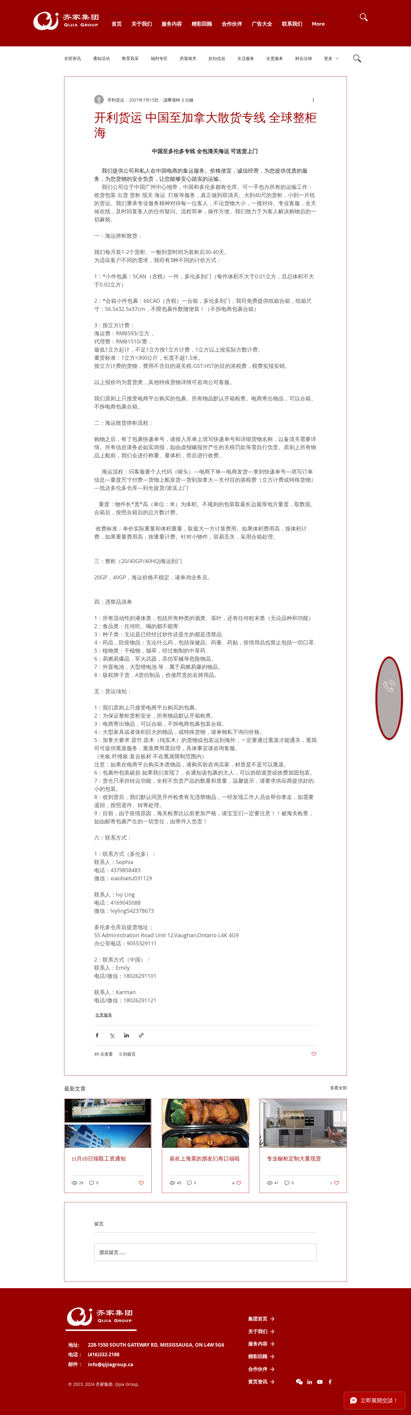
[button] (364, 17)
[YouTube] (320, 1382)
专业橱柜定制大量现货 (294, 1158)
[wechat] (299, 1382)
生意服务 (274, 58)
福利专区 (159, 58)
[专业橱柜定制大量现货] (303, 1123)
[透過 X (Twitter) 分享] (112, 1035)
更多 (328, 58)
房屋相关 (188, 58)
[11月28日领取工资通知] (107, 1123)
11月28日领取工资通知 (99, 1158)
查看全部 (338, 1088)
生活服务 (245, 58)
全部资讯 (72, 58)
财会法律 (303, 58)
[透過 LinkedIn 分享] (126, 1035)
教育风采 (130, 58)
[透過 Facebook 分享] (97, 1035)
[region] (389, 698)
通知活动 (101, 58)
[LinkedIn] (309, 1382)
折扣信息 (217, 58)
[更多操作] (313, 99)
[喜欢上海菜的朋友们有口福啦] (205, 1123)
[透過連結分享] (141, 1035)
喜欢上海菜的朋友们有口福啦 (204, 1158)
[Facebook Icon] (330, 1382)
